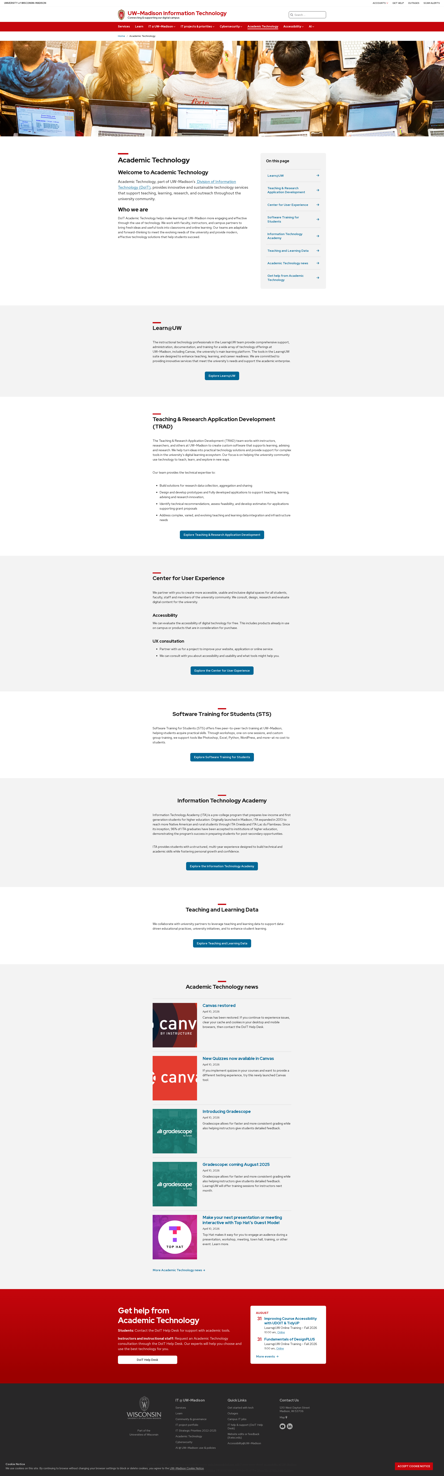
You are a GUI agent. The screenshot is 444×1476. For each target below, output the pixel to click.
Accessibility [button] (292, 26)
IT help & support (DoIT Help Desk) (245, 1426)
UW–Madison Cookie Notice (187, 1468)
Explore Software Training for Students (222, 757)
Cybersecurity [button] (230, 26)
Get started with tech (241, 1407)
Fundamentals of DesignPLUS (289, 1339)
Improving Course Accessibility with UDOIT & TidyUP (290, 1320)
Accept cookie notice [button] (414, 1466)
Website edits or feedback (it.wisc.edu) (243, 1435)
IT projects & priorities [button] (196, 26)
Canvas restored (219, 1005)
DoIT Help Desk (147, 1360)
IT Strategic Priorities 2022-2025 (196, 1430)
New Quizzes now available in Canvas (238, 1058)
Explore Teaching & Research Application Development (222, 535)
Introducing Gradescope (227, 1111)
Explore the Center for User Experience (222, 671)
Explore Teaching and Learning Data (222, 943)
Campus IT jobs (237, 1419)
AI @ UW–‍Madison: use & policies (196, 1448)
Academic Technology (262, 26)
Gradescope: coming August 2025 (236, 1164)
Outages (413, 3)
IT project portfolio (187, 1425)
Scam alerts (432, 3)
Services (124, 26)
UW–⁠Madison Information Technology (177, 13)
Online (281, 1332)
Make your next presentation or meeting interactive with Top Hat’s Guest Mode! (242, 1220)
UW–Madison (25, 3)
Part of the (144, 1432)
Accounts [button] (379, 3)
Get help (398, 3)
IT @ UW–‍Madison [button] (160, 26)
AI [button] (310, 26)
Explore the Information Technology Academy (222, 866)
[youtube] (282, 1426)
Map (282, 1417)
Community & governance (191, 1419)
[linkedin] (290, 1426)
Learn (139, 26)
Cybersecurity (184, 1442)
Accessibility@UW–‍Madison (244, 1443)
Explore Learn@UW (222, 376)
